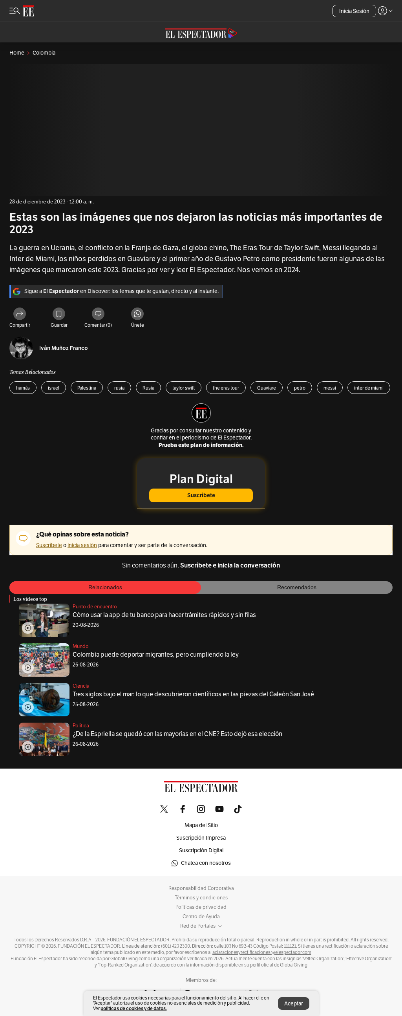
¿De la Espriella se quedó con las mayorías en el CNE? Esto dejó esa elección (177, 734)
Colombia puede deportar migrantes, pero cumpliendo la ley (156, 655)
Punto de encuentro (95, 607)
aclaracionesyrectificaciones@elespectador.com (261, 952)
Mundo (81, 646)
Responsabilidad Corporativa (201, 888)
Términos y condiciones (201, 898)
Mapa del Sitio (201, 825)
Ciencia (81, 686)
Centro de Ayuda (201, 916)
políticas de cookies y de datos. (133, 1008)
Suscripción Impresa (201, 838)
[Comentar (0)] (98, 314)
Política (81, 726)
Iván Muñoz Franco (63, 348)
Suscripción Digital (201, 850)
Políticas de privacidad (201, 907)
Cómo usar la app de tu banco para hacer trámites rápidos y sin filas (164, 615)
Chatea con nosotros (206, 863)
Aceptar (293, 1003)
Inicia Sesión (354, 11)
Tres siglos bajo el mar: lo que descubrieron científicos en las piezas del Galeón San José (193, 694)
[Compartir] (19, 314)
